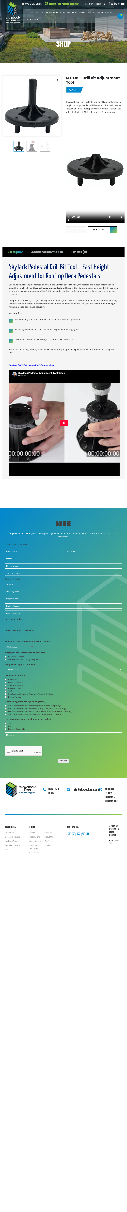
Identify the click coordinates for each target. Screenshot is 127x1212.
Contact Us (30, 19)
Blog (62, 12)
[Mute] (117, 147)
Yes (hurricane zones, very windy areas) (24, 728)
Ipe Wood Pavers (15, 751)
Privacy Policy (115, 908)
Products (50, 12)
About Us (28, 12)
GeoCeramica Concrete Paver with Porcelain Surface (30, 762)
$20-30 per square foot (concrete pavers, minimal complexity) (34, 774)
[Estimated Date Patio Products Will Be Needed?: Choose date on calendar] (32, 715)
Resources (72, 12)
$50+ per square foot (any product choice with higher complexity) (35, 782)
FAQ (110, 911)
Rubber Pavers (14, 765)
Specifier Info (103, 12)
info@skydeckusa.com (86, 858)
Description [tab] (15, 178)
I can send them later (17, 797)
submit (63, 828)
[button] (57, 12)
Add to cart (99, 156)
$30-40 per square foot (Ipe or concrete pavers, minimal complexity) (37, 777)
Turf (10, 759)
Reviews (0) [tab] (79, 178)
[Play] (69, 147)
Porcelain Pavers (15, 756)
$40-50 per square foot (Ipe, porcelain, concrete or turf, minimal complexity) (40, 780)
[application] (95, 133)
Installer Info (85, 12)
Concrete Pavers (15, 753)
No (9, 794)
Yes (9, 791)
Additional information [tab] (47, 178)
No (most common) (16, 725)
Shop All (39, 12)
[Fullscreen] (121, 147)
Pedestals (12, 748)
